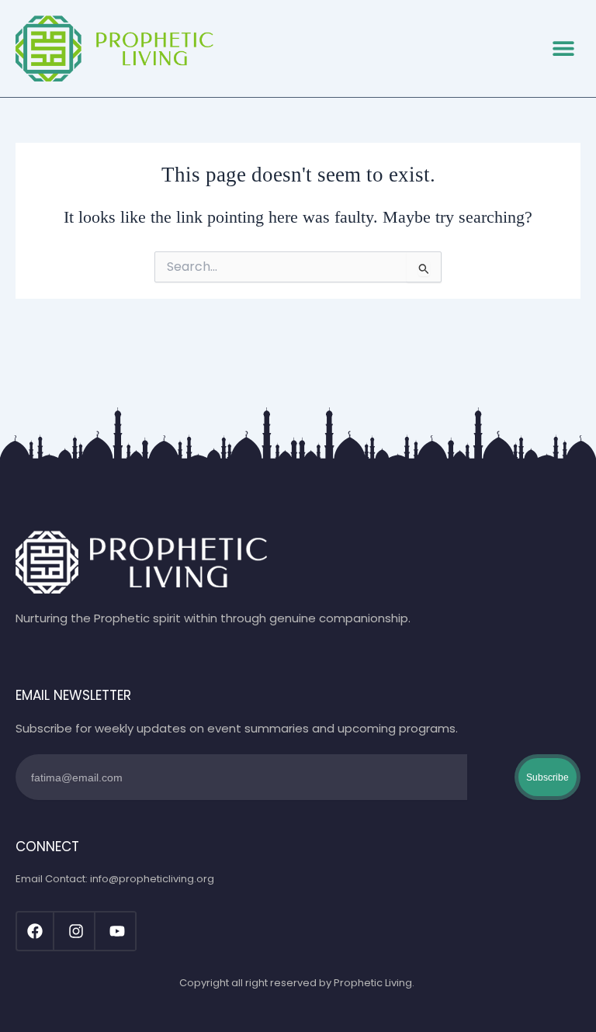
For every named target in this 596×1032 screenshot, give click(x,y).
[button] (563, 48)
